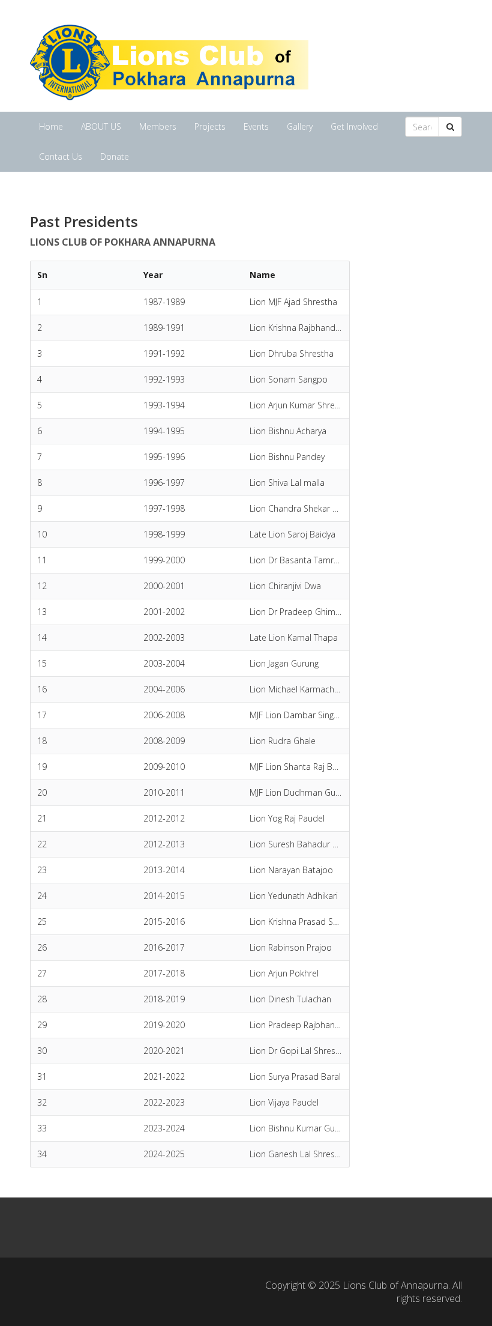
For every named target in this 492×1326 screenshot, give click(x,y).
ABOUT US (101, 126)
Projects (210, 126)
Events (256, 126)
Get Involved (354, 126)
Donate (114, 156)
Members (157, 126)
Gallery (300, 126)
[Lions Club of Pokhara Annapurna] (169, 61)
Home (51, 126)
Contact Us (60, 156)
